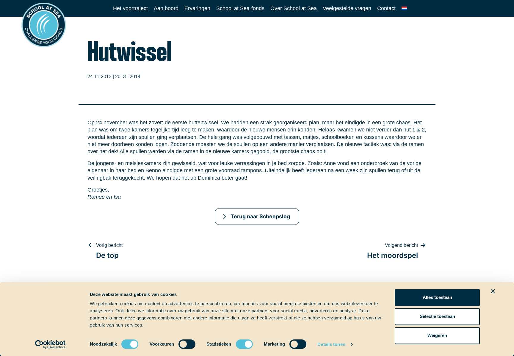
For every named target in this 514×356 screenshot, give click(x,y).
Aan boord (166, 8)
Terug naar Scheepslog (260, 216)
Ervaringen (197, 8)
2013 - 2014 (127, 76)
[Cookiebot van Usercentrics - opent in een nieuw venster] (50, 344)
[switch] (181, 342)
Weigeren (437, 335)
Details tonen (331, 344)
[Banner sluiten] (493, 291)
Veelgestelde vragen (347, 8)
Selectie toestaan (437, 316)
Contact (386, 8)
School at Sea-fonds (240, 8)
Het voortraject (130, 8)
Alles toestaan (437, 297)
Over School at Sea (293, 8)
